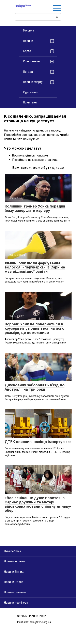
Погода (28, 71)
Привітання (30, 102)
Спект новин (31, 61)
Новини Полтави (15, 592)
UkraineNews (12, 551)
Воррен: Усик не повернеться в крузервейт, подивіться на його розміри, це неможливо (34, 328)
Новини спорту (33, 82)
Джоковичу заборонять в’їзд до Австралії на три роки (34, 387)
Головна (28, 30)
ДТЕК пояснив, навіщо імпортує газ (38, 441)
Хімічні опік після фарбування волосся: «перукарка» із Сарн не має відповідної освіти (35, 267)
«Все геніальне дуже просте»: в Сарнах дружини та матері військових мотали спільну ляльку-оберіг (38, 504)
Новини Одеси (13, 581)
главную (38, 160)
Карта (27, 51)
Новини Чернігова (16, 602)
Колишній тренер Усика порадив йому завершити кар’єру (35, 208)
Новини (28, 40)
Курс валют (31, 92)
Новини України (14, 561)
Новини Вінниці (14, 571)
